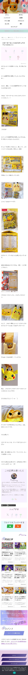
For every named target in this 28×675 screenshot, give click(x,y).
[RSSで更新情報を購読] (15, 498)
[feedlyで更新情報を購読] (12, 498)
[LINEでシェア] (10, 56)
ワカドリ (14, 480)
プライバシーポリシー (14, 659)
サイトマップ (14, 663)
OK (14, 672)
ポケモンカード (12, 505)
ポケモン (4, 505)
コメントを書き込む (14, 633)
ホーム (14, 655)
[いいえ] (26, 670)
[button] (25, 384)
